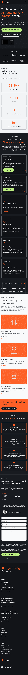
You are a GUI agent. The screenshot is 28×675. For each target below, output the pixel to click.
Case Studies (4, 632)
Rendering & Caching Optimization (8, 611)
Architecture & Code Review (7, 624)
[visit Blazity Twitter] (5, 667)
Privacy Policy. (21, 550)
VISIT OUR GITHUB (9, 408)
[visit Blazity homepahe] (5, 660)
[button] (25, 2)
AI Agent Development (6, 584)
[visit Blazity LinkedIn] (2, 667)
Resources (3, 634)
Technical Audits (4, 619)
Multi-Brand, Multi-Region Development (9, 591)
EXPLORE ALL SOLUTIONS (11, 34)
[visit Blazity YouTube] (8, 667)
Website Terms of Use (6, 636)
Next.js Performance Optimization (8, 608)
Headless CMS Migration (6, 600)
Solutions (3, 630)
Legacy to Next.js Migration (7, 598)
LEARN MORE (8, 170)
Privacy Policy (4, 639)
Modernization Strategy (6, 621)
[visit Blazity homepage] (5, 2)
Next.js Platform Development (7, 589)
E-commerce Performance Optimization (9, 613)
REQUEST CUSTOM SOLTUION (11, 30)
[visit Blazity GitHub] (11, 667)
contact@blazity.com (5, 651)
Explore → (5, 211)
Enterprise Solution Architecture (8, 602)
